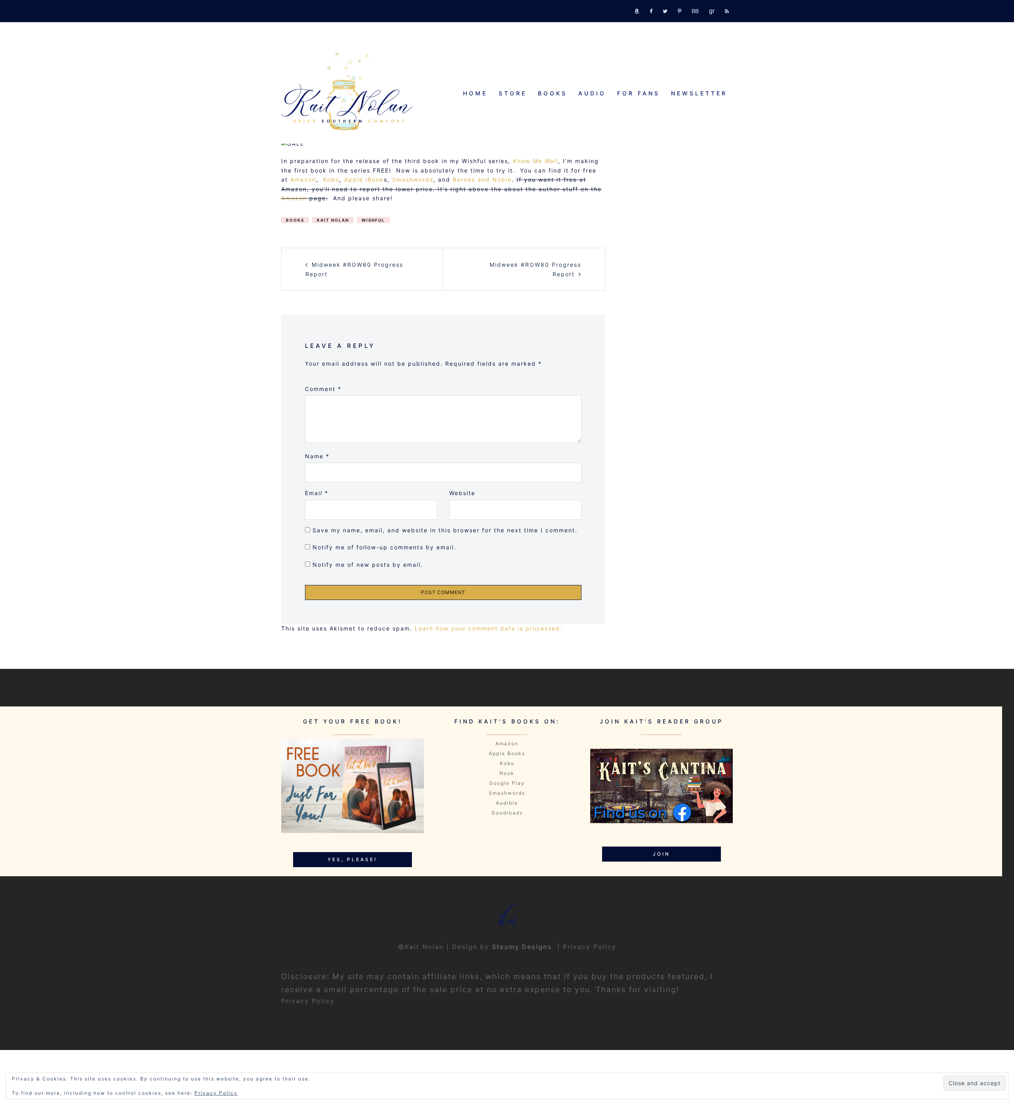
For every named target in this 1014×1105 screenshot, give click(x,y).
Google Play (507, 783)
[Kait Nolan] (346, 91)
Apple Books (507, 753)
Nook (507, 773)
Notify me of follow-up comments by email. (384, 547)
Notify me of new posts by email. (368, 564)
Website (462, 493)
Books (552, 93)
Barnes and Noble (482, 179)
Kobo (331, 179)
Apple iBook (364, 179)
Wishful (373, 220)
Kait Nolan (333, 220)
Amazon (303, 179)
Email (316, 493)
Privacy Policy (589, 947)
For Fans (638, 93)
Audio (592, 93)
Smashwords (412, 179)
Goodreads (507, 813)
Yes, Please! (352, 859)
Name (317, 456)
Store (513, 93)
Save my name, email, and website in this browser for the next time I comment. (445, 530)
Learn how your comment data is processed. (488, 628)
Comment (323, 388)
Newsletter (699, 93)
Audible (507, 803)
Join (661, 854)
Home (475, 93)
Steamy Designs (523, 947)
